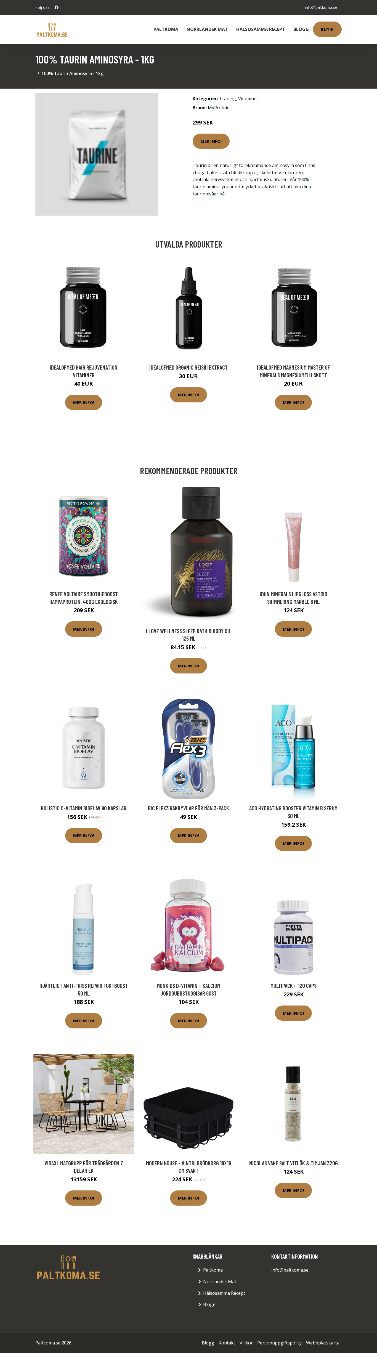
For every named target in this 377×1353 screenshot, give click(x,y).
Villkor (246, 1343)
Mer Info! (211, 141)
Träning (227, 98)
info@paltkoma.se (321, 7)
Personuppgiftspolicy (279, 1343)
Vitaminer (248, 98)
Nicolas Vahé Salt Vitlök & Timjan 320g (293, 1163)
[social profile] (56, 7)
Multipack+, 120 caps (293, 985)
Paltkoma (165, 29)
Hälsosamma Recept (260, 29)
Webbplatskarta (322, 1343)
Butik (327, 29)
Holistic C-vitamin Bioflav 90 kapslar (83, 808)
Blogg (301, 29)
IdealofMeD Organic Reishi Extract (188, 367)
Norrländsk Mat (207, 29)
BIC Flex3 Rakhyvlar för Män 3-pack (188, 808)
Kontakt (227, 1343)
